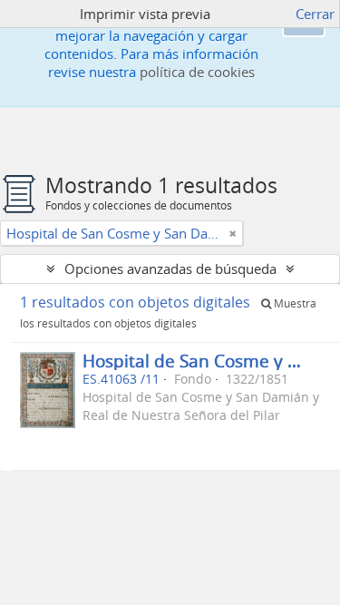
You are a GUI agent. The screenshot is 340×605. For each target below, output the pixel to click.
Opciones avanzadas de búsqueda (170, 268)
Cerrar (315, 14)
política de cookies (197, 72)
